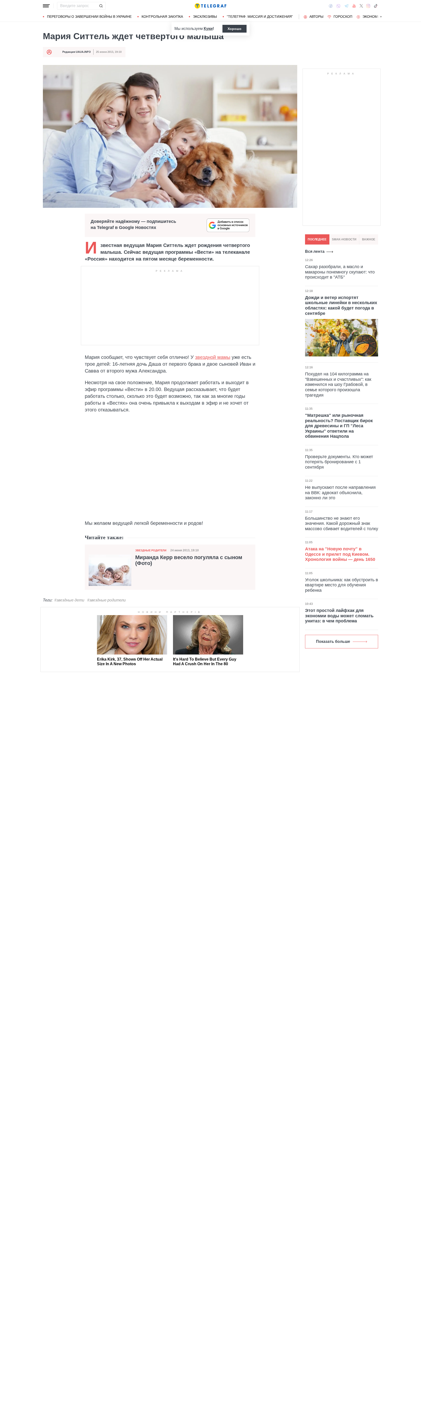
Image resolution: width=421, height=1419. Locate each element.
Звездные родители (150, 550)
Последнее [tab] (317, 239)
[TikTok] (376, 6)
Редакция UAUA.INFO (76, 51)
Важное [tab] (368, 239)
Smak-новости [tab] (344, 239)
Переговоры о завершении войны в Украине (89, 16)
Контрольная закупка (162, 16)
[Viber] (338, 5)
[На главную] (210, 6)
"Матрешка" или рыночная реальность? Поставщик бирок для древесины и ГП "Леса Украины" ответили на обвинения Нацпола (339, 426)
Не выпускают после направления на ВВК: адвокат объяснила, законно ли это (340, 492)
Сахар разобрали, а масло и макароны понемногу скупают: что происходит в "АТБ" (340, 272)
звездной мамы (212, 357)
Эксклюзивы (205, 16)
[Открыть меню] (46, 6)
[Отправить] (101, 6)
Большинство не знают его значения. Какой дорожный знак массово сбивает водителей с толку (341, 523)
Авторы (316, 16)
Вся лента (315, 251)
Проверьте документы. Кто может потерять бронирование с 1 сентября (339, 461)
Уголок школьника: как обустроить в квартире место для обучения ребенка (341, 585)
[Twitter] (361, 6)
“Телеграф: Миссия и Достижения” (260, 16)
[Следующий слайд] (381, 17)
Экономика (373, 16)
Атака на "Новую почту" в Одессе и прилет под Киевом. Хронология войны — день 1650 (340, 554)
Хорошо (234, 29)
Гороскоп (343, 16)
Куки (208, 29)
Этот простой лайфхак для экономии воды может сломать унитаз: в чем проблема (339, 615)
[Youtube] (354, 6)
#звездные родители (106, 600)
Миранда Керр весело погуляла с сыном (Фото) (188, 560)
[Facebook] (330, 5)
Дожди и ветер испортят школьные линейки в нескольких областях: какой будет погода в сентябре (341, 305)
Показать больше (333, 641)
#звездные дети (69, 600)
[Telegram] (346, 5)
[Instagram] (368, 5)
